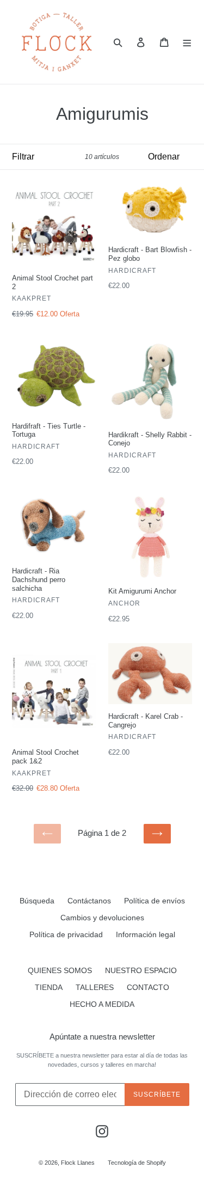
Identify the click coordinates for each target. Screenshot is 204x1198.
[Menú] (187, 41)
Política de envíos (154, 900)
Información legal (145, 934)
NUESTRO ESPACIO (141, 970)
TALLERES (95, 987)
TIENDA (49, 987)
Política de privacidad (66, 934)
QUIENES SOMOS (60, 970)
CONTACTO (148, 987)
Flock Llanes (78, 1162)
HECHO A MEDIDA (102, 1004)
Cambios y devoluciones (102, 917)
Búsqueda (37, 900)
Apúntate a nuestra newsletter (102, 1036)
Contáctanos (89, 900)
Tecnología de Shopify (137, 1162)
